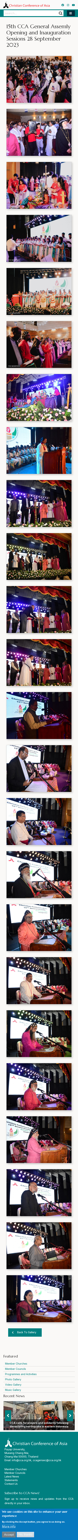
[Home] (26, 5)
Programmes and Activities (21, 1374)
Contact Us (11, 1483)
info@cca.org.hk (21, 1460)
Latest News (12, 1476)
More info (9, 1526)
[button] (71, 13)
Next (70, 1415)
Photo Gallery (13, 1379)
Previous (8, 1415)
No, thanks (25, 1534)
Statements (11, 1480)
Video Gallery (13, 1384)
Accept (9, 1534)
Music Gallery (13, 1389)
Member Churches (16, 1363)
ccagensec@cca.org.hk (47, 1460)
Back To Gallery (26, 1332)
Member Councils (15, 1368)
